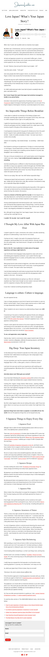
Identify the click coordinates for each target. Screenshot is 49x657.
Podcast (41, 10)
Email (6, 633)
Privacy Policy (25, 649)
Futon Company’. (29, 330)
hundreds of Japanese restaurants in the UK (21, 445)
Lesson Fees (37, 649)
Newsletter (23, 10)
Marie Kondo (7, 342)
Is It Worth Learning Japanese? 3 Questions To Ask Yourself (22, 609)
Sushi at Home (22, 458)
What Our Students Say (14, 649)
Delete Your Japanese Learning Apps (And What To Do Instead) (23, 612)
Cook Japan (7, 458)
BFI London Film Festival (17, 319)
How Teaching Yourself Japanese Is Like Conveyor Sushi (21, 615)
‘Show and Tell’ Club (32, 10)
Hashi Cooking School (38, 456)
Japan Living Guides (13, 10)
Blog (31, 649)
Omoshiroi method (26, 378)
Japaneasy (40, 458)
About (46, 10)
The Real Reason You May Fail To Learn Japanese (19, 618)
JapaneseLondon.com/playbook (31, 578)
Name (7, 628)
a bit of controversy (15, 433)
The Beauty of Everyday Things (31, 466)
